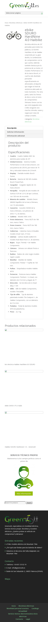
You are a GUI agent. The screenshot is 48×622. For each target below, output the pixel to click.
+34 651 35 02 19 (20, 564)
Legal (28, 619)
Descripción (12, 128)
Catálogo (35, 608)
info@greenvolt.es (18, 568)
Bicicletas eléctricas (15, 23)
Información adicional (16, 136)
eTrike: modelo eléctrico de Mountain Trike (21, 544)
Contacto (19, 619)
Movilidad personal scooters (18, 608)
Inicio (6, 23)
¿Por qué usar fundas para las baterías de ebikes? (24, 547)
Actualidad (23, 611)
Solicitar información (15, 132)
